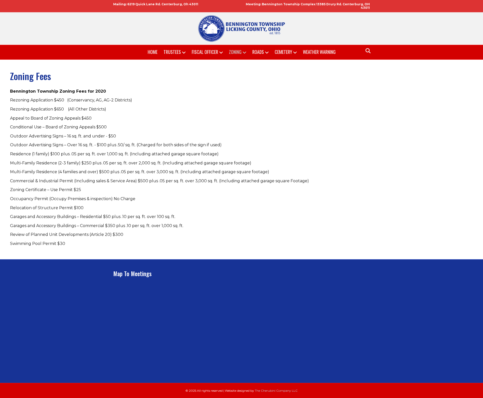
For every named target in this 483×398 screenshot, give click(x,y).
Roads (258, 52)
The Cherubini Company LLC (276, 390)
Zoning (235, 52)
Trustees (172, 52)
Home (152, 52)
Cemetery (283, 52)
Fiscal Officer (205, 52)
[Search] (367, 50)
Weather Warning (319, 52)
